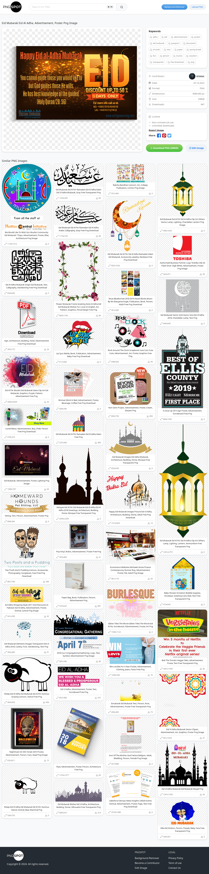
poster (197, 37)
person (165, 55)
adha (154, 37)
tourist (179, 55)
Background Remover (174, 7)
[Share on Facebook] (159, 135)
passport (175, 43)
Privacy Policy (175, 858)
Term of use (175, 863)
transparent (158, 62)
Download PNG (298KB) (165, 148)
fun (154, 55)
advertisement (180, 37)
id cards (156, 49)
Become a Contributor (147, 863)
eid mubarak (158, 43)
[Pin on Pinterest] (164, 135)
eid (165, 37)
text (168, 49)
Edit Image (197, 148)
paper (180, 49)
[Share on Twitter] (169, 135)
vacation (193, 55)
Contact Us (174, 868)
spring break (195, 49)
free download (177, 62)
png (192, 62)
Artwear (200, 75)
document (191, 43)
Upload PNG (197, 7)
